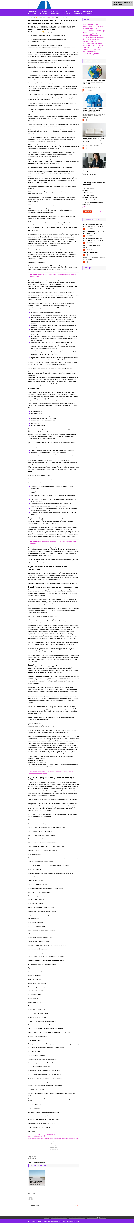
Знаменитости (32, 11)
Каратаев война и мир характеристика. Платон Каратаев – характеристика (36, 1182)
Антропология (78, 13)
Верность (85, 26)
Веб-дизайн (65, 11)
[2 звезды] (65, 17)
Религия (85, 45)
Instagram (90, 24)
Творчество (89, 13)
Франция (94, 52)
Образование (95, 35)
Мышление (86, 35)
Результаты (102, 211)
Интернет (92, 31)
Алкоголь (101, 24)
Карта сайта (102, 1217)
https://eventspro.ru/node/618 (36, 1137)
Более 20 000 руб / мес (91, 197)
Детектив (96, 26)
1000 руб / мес (88, 193)
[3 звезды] (67, 17)
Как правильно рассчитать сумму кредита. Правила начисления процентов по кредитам (93, 110)
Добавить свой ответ (88, 207)
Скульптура (101, 45)
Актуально (96, 24)
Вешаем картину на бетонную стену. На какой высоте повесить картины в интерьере (94, 139)
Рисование (90, 45)
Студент (91, 47)
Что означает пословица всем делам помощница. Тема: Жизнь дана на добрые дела (94, 82)
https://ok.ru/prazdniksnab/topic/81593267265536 (42, 1135)
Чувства (95, 54)
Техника (96, 50)
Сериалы (96, 45)
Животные (86, 29)
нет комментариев (51, 17)
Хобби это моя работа (90, 200)
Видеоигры (76, 11)
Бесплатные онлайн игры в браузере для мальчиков (94, 258)
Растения (94, 43)
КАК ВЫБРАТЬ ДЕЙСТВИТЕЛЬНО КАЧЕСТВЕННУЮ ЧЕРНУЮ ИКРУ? (93, 225)
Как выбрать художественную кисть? (92, 246)
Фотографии (87, 52)
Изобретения (32, 13)
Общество (94, 37)
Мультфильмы (55, 13)
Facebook (85, 24)
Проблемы (87, 43)
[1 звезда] (63, 17)
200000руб (87, 204)
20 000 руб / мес (89, 195)
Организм (101, 37)
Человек (87, 53)
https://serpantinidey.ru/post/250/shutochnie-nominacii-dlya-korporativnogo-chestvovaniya (53, 1138)
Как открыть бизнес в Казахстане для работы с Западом (93, 232)
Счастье (97, 48)
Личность (86, 33)
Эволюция (102, 54)
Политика (96, 39)
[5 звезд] (70, 17)
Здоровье (93, 29)
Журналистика (87, 11)
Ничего (86, 190)
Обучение (86, 37)
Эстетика (84, 56)
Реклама (100, 43)
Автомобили (54, 11)
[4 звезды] (68, 17)
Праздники (44, 11)
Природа (93, 41)
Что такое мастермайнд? (91, 252)
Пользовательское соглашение (77, 1217)
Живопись (101, 26)
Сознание (86, 47)
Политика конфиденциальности (59, 1217)
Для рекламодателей (92, 1217)
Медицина (93, 33)
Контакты (46, 1217)
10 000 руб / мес (89, 188)
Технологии (102, 50)
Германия (91, 26)
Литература (43, 13)
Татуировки (66, 13)
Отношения (88, 39)
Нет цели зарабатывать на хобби (93, 202)
